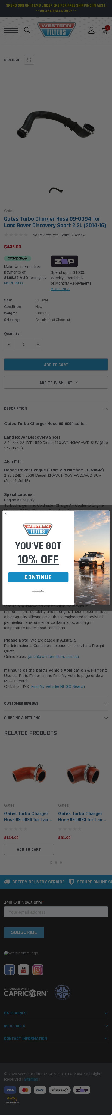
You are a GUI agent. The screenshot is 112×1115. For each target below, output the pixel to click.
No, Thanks (38, 590)
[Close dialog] (6, 513)
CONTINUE (38, 577)
